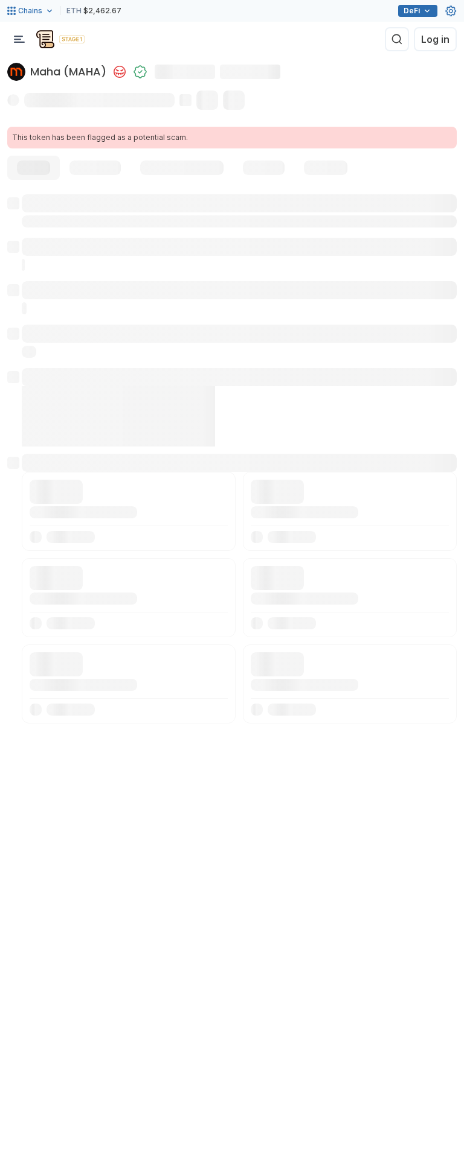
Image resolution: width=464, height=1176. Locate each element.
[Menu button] (19, 39)
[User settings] (451, 11)
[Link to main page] (45, 39)
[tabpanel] (232, 458)
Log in (435, 39)
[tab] (33, 168)
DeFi (412, 10)
